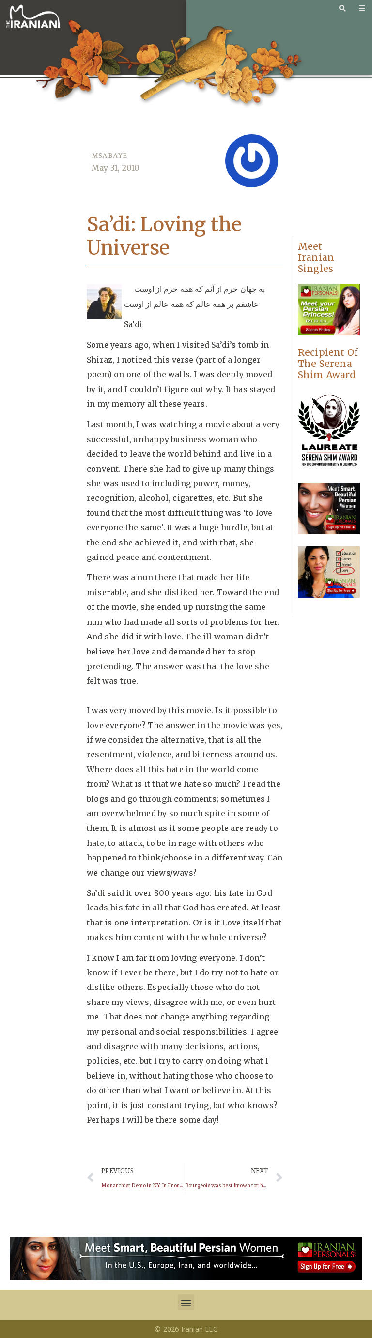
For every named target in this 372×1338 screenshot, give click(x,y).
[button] (186, 1302)
